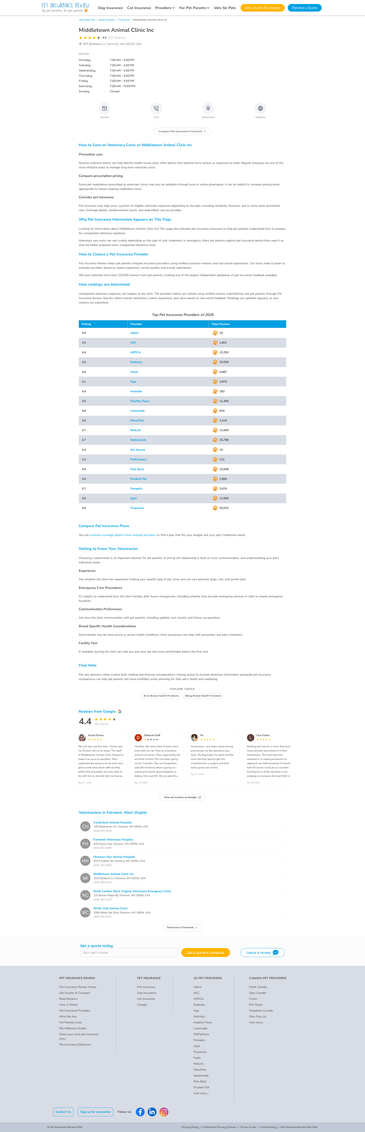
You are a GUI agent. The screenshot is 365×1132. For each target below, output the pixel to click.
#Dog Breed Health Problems (203, 695)
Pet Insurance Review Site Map (299, 1127)
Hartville (136, 391)
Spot (133, 498)
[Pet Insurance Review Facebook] (140, 1112)
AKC (133, 343)
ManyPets (137, 420)
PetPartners (138, 459)
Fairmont (123, 19)
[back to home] (65, 8)
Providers (163, 7)
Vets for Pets (225, 7)
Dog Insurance (110, 7)
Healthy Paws (140, 401)
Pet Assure (137, 450)
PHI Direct (256, 1005)
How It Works (68, 1005)
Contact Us (63, 1112)
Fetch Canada (258, 987)
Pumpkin (136, 489)
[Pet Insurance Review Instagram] (163, 1112)
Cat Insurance (139, 7)
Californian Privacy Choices (219, 1127)
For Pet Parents (192, 7)
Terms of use (248, 1127)
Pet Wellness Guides (73, 1028)
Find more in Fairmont (180, 927)
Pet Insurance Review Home (77, 987)
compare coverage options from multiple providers (123, 535)
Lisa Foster (263, 735)
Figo (133, 382)
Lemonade (137, 411)
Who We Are (67, 1017)
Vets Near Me (87, 19)
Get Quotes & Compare (74, 993)
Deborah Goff (152, 735)
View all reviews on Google (180, 797)
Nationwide (138, 440)
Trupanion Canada (261, 1011)
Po (201, 735)
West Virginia (107, 19)
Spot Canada (257, 993)
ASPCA (135, 352)
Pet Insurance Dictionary (75, 1045)
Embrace (136, 362)
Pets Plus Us (257, 1017)
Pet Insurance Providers (74, 1011)
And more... (200, 1093)
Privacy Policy (190, 1127)
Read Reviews (68, 999)
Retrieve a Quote (304, 7)
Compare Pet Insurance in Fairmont (180, 131)
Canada (142, 1005)
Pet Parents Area (70, 1022)
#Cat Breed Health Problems (161, 695)
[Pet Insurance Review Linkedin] (152, 1112)
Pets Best (137, 469)
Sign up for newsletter (95, 1112)
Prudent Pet (138, 479)
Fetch (134, 372)
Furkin (253, 999)
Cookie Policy (268, 1127)
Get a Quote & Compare (262, 7)
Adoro (134, 333)
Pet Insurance (146, 987)
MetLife (135, 430)
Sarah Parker (96, 735)
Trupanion (137, 508)
